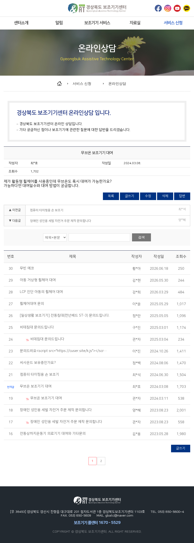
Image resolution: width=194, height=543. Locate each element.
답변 (182, 196)
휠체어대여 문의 (32, 304)
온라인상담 (117, 83)
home (61, 83)
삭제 (165, 196)
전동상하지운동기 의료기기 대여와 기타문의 (53, 434)
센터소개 (21, 23)
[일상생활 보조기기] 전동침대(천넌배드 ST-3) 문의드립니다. (65, 315)
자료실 (135, 23)
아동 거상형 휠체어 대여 (38, 280)
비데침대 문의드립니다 (37, 327)
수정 (148, 196)
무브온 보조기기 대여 (36, 386)
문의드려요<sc (64, 351)
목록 (111, 196)
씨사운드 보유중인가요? (38, 363)
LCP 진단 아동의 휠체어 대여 (42, 292)
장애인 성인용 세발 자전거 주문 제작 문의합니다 (60, 220)
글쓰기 (129, 196)
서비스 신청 (173, 23)
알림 (58, 23)
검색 (141, 237)
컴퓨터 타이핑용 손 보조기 (46, 210)
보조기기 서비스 (97, 23)
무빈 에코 (27, 268)
